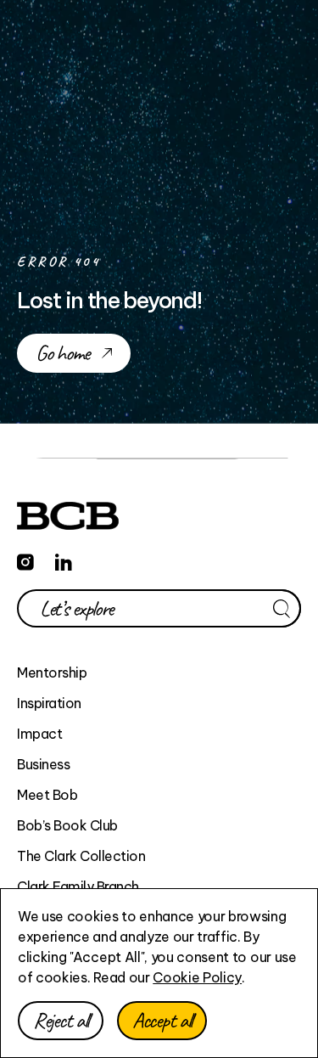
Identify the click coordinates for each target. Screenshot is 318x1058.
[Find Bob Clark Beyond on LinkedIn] (63, 559)
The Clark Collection (81, 855)
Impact (39, 733)
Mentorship (51, 672)
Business (43, 764)
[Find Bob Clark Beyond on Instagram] (25, 559)
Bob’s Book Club (67, 825)
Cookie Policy (197, 977)
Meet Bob (47, 794)
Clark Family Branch (78, 886)
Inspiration (49, 703)
